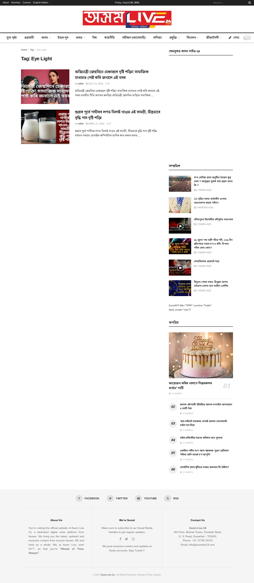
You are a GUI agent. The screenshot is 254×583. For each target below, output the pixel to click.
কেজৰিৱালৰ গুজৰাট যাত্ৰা (206, 261)
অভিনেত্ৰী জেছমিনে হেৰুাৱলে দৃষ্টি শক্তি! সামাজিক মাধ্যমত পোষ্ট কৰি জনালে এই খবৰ (112, 75)
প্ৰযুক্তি (173, 38)
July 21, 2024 (95, 83)
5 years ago (203, 224)
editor (81, 83)
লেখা (236, 38)
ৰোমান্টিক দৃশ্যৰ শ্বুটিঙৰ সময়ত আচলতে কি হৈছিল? (204, 467)
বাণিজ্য (157, 38)
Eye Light (41, 50)
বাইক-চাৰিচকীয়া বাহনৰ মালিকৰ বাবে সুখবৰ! (201, 438)
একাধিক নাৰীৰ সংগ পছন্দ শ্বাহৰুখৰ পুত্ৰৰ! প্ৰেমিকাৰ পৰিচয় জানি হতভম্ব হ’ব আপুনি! (204, 453)
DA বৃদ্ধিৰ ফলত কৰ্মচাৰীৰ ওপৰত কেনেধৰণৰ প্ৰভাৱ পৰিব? (210, 201)
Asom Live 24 (108, 574)
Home (24, 50)
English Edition (40, 2)
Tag (32, 50)
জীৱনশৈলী (212, 38)
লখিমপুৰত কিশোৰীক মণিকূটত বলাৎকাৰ (213, 219)
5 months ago (204, 207)
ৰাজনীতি (109, 38)
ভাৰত (79, 38)
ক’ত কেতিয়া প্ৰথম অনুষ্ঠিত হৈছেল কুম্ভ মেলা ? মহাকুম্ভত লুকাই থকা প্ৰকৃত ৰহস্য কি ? (213, 181)
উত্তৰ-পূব (63, 38)
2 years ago (203, 190)
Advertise (15, 2)
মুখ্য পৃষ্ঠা (12, 38)
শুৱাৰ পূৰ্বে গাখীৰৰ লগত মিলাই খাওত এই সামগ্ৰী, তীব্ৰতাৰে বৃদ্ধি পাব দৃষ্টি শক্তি (117, 115)
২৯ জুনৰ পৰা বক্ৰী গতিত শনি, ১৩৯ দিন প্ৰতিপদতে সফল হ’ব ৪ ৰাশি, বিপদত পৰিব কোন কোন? (213, 244)
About (6, 2)
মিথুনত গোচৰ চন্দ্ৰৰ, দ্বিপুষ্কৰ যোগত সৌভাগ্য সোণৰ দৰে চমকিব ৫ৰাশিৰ (211, 284)
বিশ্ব (94, 38)
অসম (44, 38)
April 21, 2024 (96, 123)
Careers (27, 2)
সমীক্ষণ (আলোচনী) (134, 38)
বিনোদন (191, 38)
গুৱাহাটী (29, 38)
